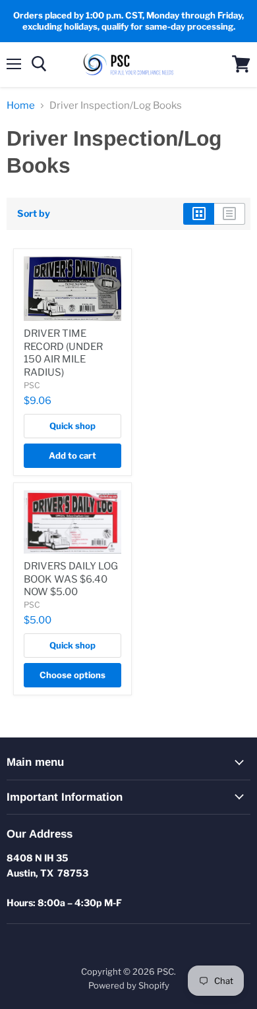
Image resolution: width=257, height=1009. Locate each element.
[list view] (229, 213)
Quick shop (72, 425)
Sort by (33, 213)
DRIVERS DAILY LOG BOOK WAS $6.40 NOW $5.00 (71, 579)
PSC (32, 385)
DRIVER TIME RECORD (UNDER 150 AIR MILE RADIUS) (63, 353)
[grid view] (198, 213)
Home (21, 105)
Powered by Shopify (128, 985)
